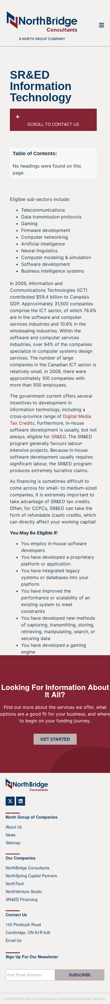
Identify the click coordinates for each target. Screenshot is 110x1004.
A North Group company (42, 39)
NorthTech (15, 883)
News (11, 835)
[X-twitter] (10, 801)
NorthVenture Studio (24, 891)
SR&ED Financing (22, 899)
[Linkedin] (20, 801)
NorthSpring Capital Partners (31, 875)
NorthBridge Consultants (27, 868)
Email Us (13, 940)
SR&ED (58, 436)
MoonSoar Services (90, 998)
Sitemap (13, 842)
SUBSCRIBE (80, 974)
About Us (14, 827)
